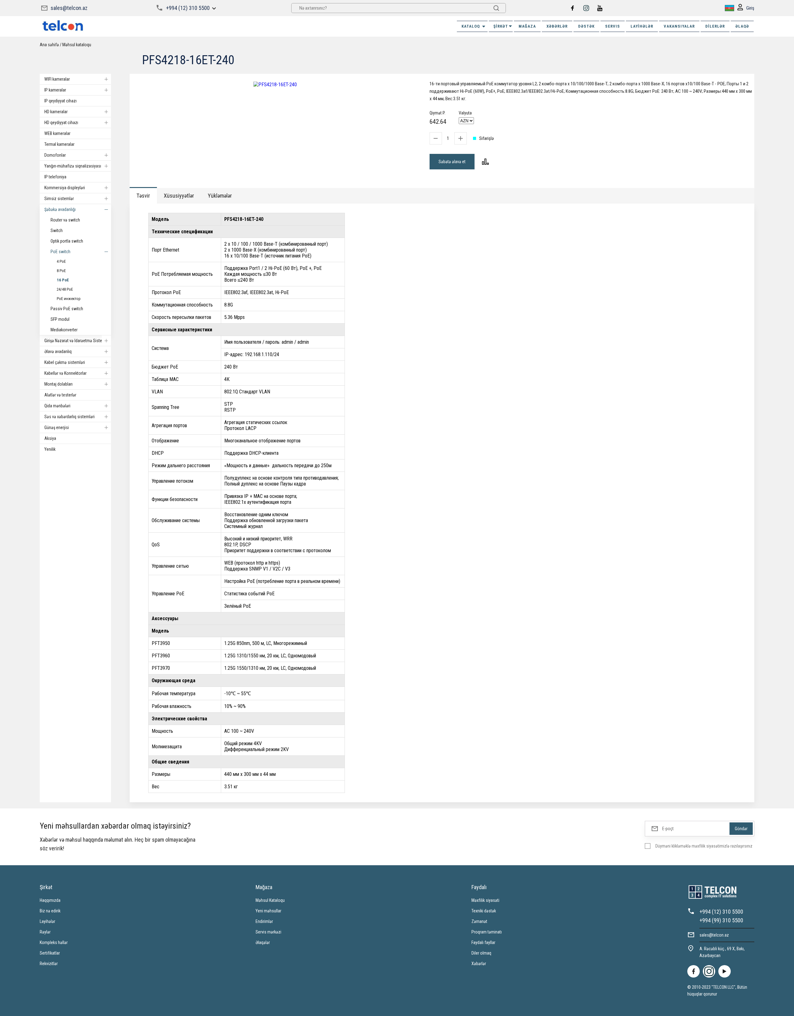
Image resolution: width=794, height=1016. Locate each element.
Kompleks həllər (54, 942)
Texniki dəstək (483, 910)
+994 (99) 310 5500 (721, 920)
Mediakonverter (64, 329)
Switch (57, 230)
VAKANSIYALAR (679, 26)
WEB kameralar (57, 133)
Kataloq (471, 26)
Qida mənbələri (57, 405)
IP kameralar (55, 89)
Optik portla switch (67, 241)
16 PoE (63, 280)
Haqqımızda (50, 900)
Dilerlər (715, 26)
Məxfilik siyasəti (485, 900)
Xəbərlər (478, 963)
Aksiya (50, 438)
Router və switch (65, 219)
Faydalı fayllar (483, 942)
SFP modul (60, 319)
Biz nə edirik (50, 910)
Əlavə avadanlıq (58, 351)
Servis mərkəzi (268, 931)
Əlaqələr (263, 942)
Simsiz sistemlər (59, 198)
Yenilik (50, 449)
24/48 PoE (65, 289)
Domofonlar (55, 155)
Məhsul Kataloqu (270, 900)
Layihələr (642, 26)
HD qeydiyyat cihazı (61, 122)
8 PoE (61, 270)
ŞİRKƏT (500, 26)
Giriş (750, 8)
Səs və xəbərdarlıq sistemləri (69, 416)
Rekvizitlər (49, 963)
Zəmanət (479, 921)
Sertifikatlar (50, 953)
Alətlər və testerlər (60, 394)
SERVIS (612, 26)
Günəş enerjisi (56, 427)
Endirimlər (264, 921)
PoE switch (60, 251)
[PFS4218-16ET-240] (275, 84)
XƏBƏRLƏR (557, 26)
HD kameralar (56, 111)
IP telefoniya (55, 176)
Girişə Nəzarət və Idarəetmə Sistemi (75, 340)
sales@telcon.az (69, 8)
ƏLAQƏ (742, 26)
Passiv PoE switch (67, 308)
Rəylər (45, 931)
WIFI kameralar (57, 79)
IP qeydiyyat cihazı (60, 100)
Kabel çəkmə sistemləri (64, 362)
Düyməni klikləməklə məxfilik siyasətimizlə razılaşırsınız (703, 846)
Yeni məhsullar (268, 910)
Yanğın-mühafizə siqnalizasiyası (72, 165)
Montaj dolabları (58, 384)
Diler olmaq (481, 953)
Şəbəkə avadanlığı (60, 209)
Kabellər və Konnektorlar (65, 373)
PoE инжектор (69, 298)
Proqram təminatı (486, 931)
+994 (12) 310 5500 (188, 8)
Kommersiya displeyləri (64, 187)
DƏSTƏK (586, 26)
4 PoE (61, 261)
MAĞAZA (527, 26)
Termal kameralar (59, 144)
